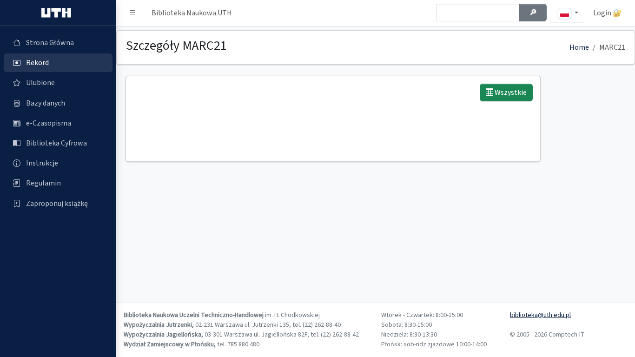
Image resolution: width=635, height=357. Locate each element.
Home (579, 47)
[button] (133, 13)
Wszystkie (510, 92)
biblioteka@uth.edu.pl (540, 315)
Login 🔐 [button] (607, 13)
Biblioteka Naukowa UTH (192, 13)
